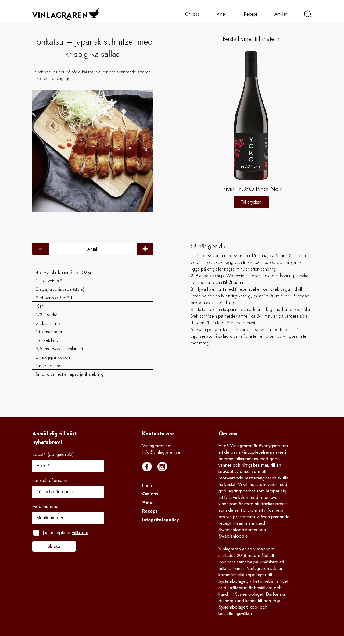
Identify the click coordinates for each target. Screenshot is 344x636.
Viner (221, 14)
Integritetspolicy (160, 519)
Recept (250, 14)
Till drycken (251, 202)
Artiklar (280, 14)
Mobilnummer (46, 506)
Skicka (54, 546)
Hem (147, 485)
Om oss (192, 14)
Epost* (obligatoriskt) (53, 454)
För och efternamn (50, 480)
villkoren (80, 532)
